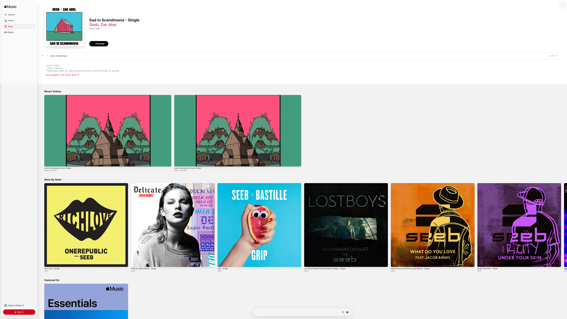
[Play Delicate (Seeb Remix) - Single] (134, 263)
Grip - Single (223, 184)
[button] (19, 14)
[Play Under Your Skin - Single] (481, 263)
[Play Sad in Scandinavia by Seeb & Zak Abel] (47, 56)
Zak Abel (108, 24)
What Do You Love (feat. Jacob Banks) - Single (412, 184)
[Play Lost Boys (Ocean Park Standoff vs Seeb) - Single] (308, 263)
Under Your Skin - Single (488, 184)
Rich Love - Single (52, 184)
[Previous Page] (41, 225)
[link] (53, 179)
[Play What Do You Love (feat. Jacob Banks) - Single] (394, 263)
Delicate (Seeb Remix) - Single (145, 184)
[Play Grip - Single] (221, 263)
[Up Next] (343, 312)
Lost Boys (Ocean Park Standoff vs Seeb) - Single (327, 184)
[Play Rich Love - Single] (48, 263)
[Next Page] (564, 225)
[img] (10, 6)
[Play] (48, 163)
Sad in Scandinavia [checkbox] (58, 56)
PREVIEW (550, 56)
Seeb (93, 24)
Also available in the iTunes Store (61, 75)
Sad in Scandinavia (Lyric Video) (57, 168)
